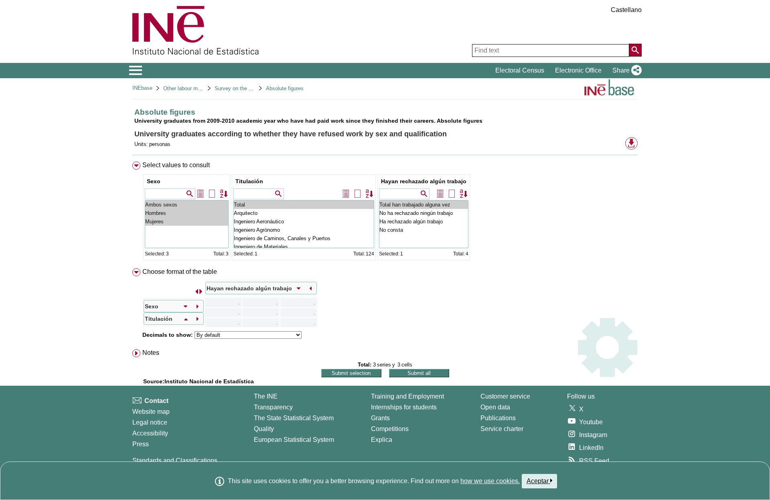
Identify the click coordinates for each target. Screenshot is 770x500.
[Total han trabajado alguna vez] (423, 204)
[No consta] (423, 230)
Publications (498, 418)
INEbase (142, 88)
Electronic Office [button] (578, 70)
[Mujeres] (186, 221)
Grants (380, 418)
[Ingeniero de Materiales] (304, 247)
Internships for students (404, 407)
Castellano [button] (626, 9)
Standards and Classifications (174, 460)
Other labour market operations (199, 88)
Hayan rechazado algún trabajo (423, 181)
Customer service (505, 396)
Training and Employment (407, 396)
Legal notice (149, 422)
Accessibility (150, 433)
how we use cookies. (490, 481)
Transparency (273, 407)
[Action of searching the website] (635, 50)
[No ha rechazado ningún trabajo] (423, 213)
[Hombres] (186, 213)
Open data (495, 407)
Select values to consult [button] (176, 165)
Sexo (153, 181)
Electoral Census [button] (519, 70)
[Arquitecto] (304, 213)
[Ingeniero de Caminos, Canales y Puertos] (304, 238)
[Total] (304, 204)
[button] (625, 70)
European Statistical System (294, 439)
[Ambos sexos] (186, 204)
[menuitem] (385, 213)
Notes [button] (150, 352)
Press (140, 444)
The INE (266, 396)
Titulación (249, 181)
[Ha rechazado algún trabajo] (423, 221)
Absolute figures (285, 88)
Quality (264, 428)
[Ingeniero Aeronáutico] (304, 221)
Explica (381, 439)
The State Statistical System (294, 418)
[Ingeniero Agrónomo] (304, 230)
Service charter (501, 428)
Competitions (390, 428)
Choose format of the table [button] (179, 271)
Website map (151, 411)
